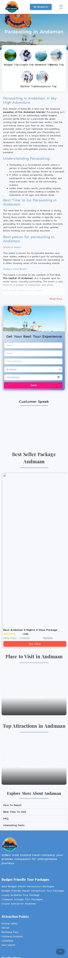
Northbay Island (34, 697)
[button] (4, 690)
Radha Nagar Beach (34, 766)
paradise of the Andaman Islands (24, 112)
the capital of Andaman (18, 278)
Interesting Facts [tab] (14, 825)
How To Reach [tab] (12, 805)
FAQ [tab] (5, 818)
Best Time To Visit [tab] (14, 811)
